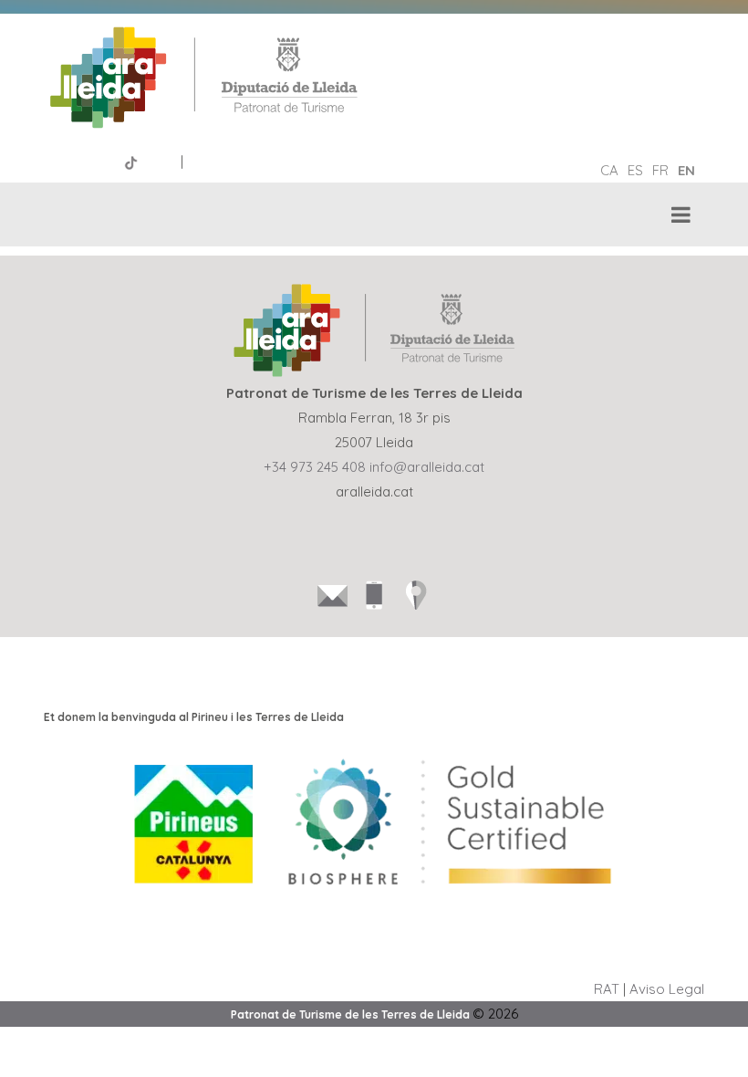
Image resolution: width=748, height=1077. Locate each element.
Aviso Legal (666, 989)
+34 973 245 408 (315, 467)
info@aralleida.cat (426, 467)
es (635, 170)
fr (660, 170)
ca (609, 170)
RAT (606, 989)
